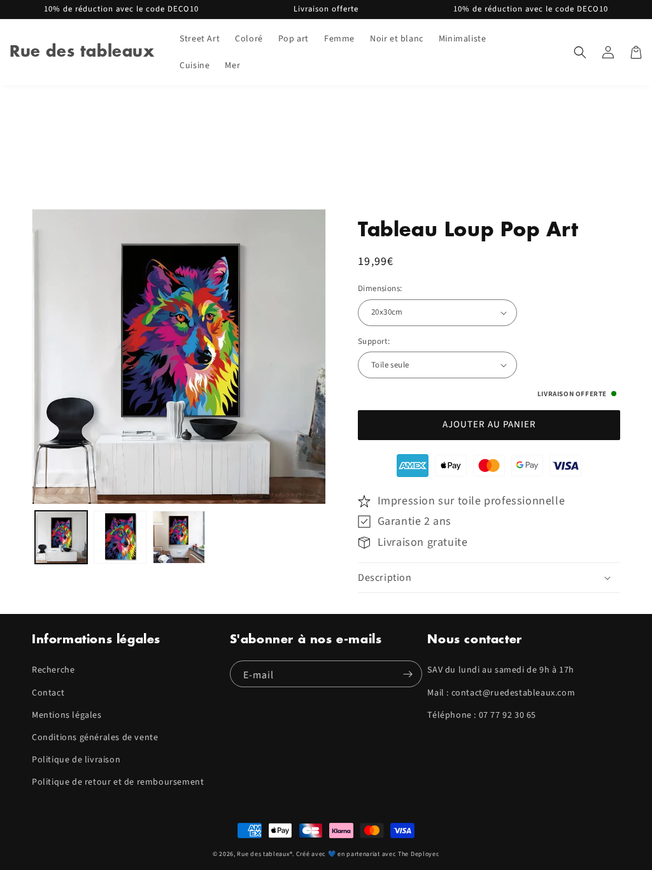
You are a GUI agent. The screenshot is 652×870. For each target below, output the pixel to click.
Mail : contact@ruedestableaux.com (501, 693)
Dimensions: (380, 288)
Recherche (53, 670)
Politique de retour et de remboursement (118, 782)
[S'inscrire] (407, 673)
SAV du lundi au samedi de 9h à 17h (500, 670)
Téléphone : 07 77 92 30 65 (481, 715)
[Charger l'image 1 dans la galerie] (61, 537)
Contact (48, 693)
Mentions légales (67, 715)
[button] (580, 52)
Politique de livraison (76, 759)
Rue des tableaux (263, 854)
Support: (374, 341)
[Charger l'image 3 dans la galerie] (179, 537)
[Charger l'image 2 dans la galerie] (120, 537)
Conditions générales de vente (95, 737)
